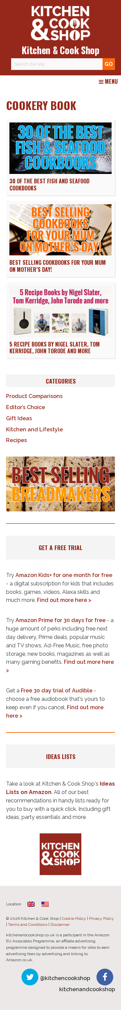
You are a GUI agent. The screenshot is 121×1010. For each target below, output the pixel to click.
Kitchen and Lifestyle (34, 429)
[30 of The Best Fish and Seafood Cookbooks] (60, 172)
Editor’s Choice (25, 407)
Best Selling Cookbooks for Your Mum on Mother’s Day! (57, 266)
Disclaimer (60, 924)
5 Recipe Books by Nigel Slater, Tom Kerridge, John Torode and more (54, 347)
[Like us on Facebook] (104, 977)
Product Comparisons (34, 396)
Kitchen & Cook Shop (60, 50)
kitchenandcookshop (87, 989)
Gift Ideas (19, 418)
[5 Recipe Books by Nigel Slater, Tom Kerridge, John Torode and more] (60, 335)
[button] (60, 484)
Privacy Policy (101, 918)
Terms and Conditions (27, 924)
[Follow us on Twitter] (30, 977)
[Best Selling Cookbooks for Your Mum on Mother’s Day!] (60, 253)
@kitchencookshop (65, 978)
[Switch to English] (45, 903)
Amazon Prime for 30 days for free (60, 620)
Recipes (16, 440)
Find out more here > (64, 600)
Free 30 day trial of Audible (56, 690)
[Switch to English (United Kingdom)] (31, 903)
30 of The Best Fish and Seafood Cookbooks (49, 184)
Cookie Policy (74, 918)
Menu (111, 82)
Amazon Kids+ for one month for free (63, 575)
